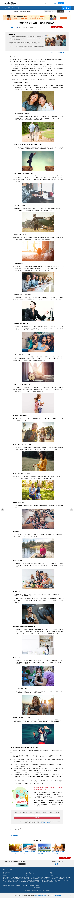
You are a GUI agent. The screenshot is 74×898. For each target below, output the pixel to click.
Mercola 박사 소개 (13, 8)
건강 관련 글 (5, 875)
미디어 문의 (28, 872)
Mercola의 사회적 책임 (30, 873)
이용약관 (50, 873)
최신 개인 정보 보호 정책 (53, 875)
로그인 (55, 3)
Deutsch (45, 5)
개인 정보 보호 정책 (37, 895)
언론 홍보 (27, 875)
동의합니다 (58, 895)
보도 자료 (50, 872)
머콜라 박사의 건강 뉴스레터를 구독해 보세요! (22, 11)
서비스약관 (44, 895)
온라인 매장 (66, 8)
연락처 (4, 873)
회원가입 (61, 3)
